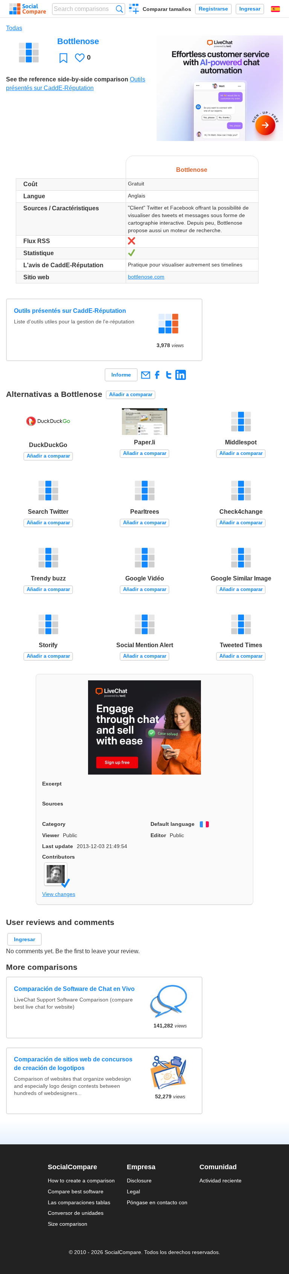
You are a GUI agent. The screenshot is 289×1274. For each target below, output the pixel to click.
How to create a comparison (81, 1181)
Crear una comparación (134, 10)
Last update (57, 846)
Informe (121, 375)
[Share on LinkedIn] (180, 375)
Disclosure (139, 1181)
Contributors (58, 857)
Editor (158, 835)
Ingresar (249, 9)
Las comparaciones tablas (79, 1202)
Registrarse (213, 9)
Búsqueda (119, 8)
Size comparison (67, 1224)
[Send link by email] (145, 375)
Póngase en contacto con (157, 1202)
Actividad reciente (220, 1181)
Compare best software (75, 1191)
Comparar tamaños (167, 9)
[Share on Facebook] (157, 375)
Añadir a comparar (130, 394)
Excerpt (52, 784)
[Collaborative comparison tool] (27, 9)
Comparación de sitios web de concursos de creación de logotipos (73, 1063)
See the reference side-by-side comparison (67, 79)
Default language (173, 824)
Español (275, 9)
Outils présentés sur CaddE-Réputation (70, 311)
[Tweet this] (169, 375)
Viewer (50, 835)
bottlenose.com (146, 277)
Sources (52, 804)
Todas (14, 28)
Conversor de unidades (75, 1213)
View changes (58, 894)
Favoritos (63, 58)
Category (53, 824)
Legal (133, 1191)
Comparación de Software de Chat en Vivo (74, 989)
